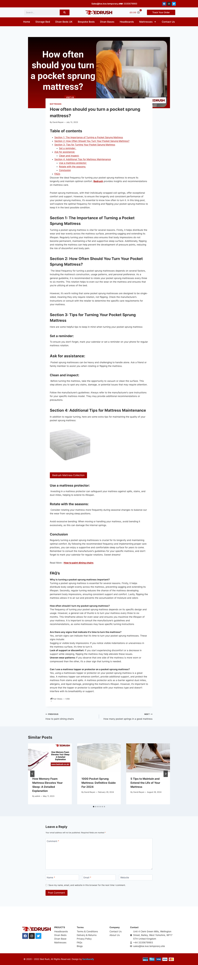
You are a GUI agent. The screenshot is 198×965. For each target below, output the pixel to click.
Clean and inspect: (69, 155)
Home (26, 21)
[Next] (166, 774)
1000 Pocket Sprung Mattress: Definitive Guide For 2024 (98, 782)
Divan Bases (107, 21)
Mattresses (146, 21)
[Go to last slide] (32, 774)
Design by (76, 959)
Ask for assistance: (64, 152)
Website (124, 877)
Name (51, 877)
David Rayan (58, 122)
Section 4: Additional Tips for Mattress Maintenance (82, 159)
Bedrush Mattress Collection (68, 475)
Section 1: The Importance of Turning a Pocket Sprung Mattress (88, 137)
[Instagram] (169, 4)
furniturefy (88, 959)
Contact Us (168, 21)
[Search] (65, 12)
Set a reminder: (67, 148)
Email (87, 877)
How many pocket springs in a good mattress (127, 716)
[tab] (93, 806)
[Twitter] (174, 4)
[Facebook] (164, 4)
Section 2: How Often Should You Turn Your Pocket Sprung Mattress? (91, 141)
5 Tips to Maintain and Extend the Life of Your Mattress (145, 782)
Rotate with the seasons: (72, 166)
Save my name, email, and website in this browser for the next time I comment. (87, 885)
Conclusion (65, 170)
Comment (53, 841)
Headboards (127, 21)
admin (37, 796)
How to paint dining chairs (60, 716)
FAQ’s (57, 174)
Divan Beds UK (63, 21)
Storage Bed (42, 21)
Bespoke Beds (86, 21)
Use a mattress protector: (73, 163)
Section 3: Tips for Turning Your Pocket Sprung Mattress (84, 144)
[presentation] (50, 757)
